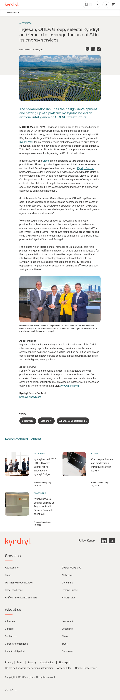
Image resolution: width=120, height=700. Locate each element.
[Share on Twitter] (87, 49)
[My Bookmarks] (97, 4)
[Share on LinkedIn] (93, 49)
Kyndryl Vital (26, 142)
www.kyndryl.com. (69, 385)
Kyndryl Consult (85, 168)
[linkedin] (104, 540)
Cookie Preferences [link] (86, 668)
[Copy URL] (99, 49)
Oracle (46, 160)
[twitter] (112, 540)
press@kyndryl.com (30, 396)
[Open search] (105, 4)
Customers (25, 23)
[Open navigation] (113, 4)
